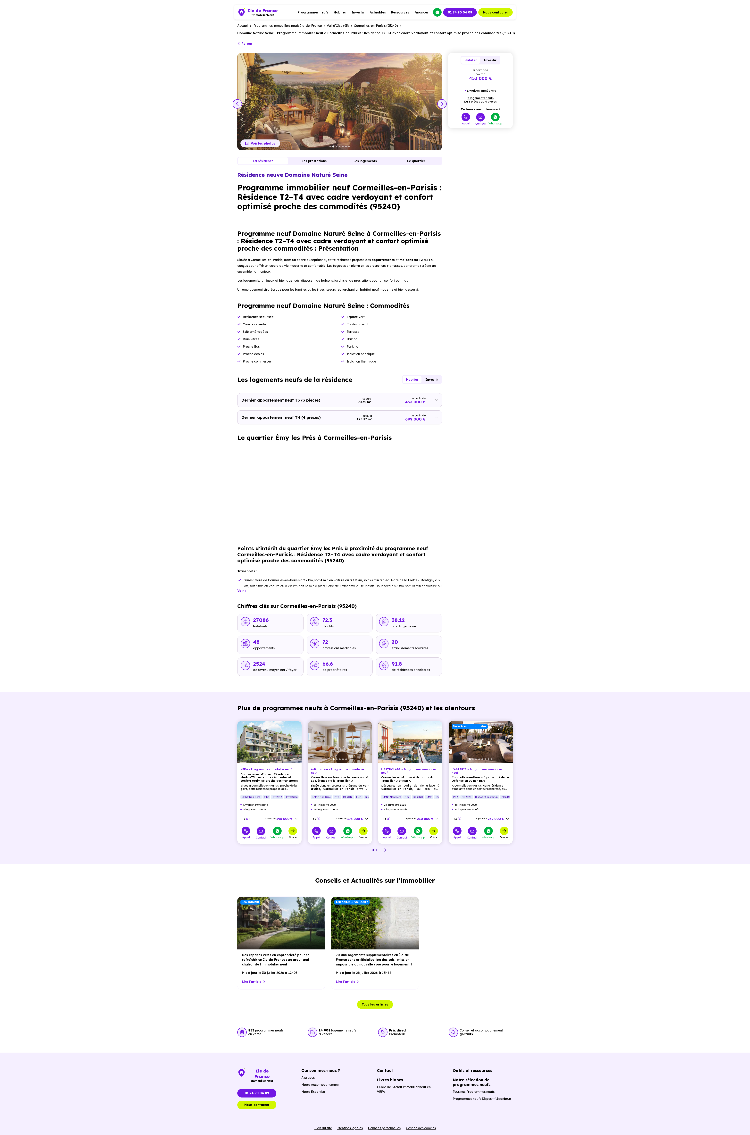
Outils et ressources (472, 1070)
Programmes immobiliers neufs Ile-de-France (287, 26)
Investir (358, 12)
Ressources (400, 12)
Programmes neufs (313, 12)
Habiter (340, 12)
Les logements (365, 161)
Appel (466, 123)
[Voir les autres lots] (296, 819)
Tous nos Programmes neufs (474, 1092)
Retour (247, 44)
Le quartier (416, 161)
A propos (308, 1078)
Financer (421, 12)
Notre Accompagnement (320, 1085)
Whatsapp (495, 123)
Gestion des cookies (421, 1128)
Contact (480, 123)
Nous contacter (495, 12)
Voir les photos (263, 143)
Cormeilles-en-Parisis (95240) (376, 26)
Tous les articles (375, 1004)
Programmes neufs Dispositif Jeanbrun (482, 1099)
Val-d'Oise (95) (338, 26)
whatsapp (437, 12)
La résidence (263, 161)
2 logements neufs (481, 98)
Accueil (242, 26)
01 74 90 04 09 (460, 12)
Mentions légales (350, 1128)
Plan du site (323, 1128)
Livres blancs (390, 1079)
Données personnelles (384, 1128)
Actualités (378, 12)
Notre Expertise (313, 1092)
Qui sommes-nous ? (320, 1070)
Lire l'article (251, 982)
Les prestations (314, 161)
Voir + (293, 837)
